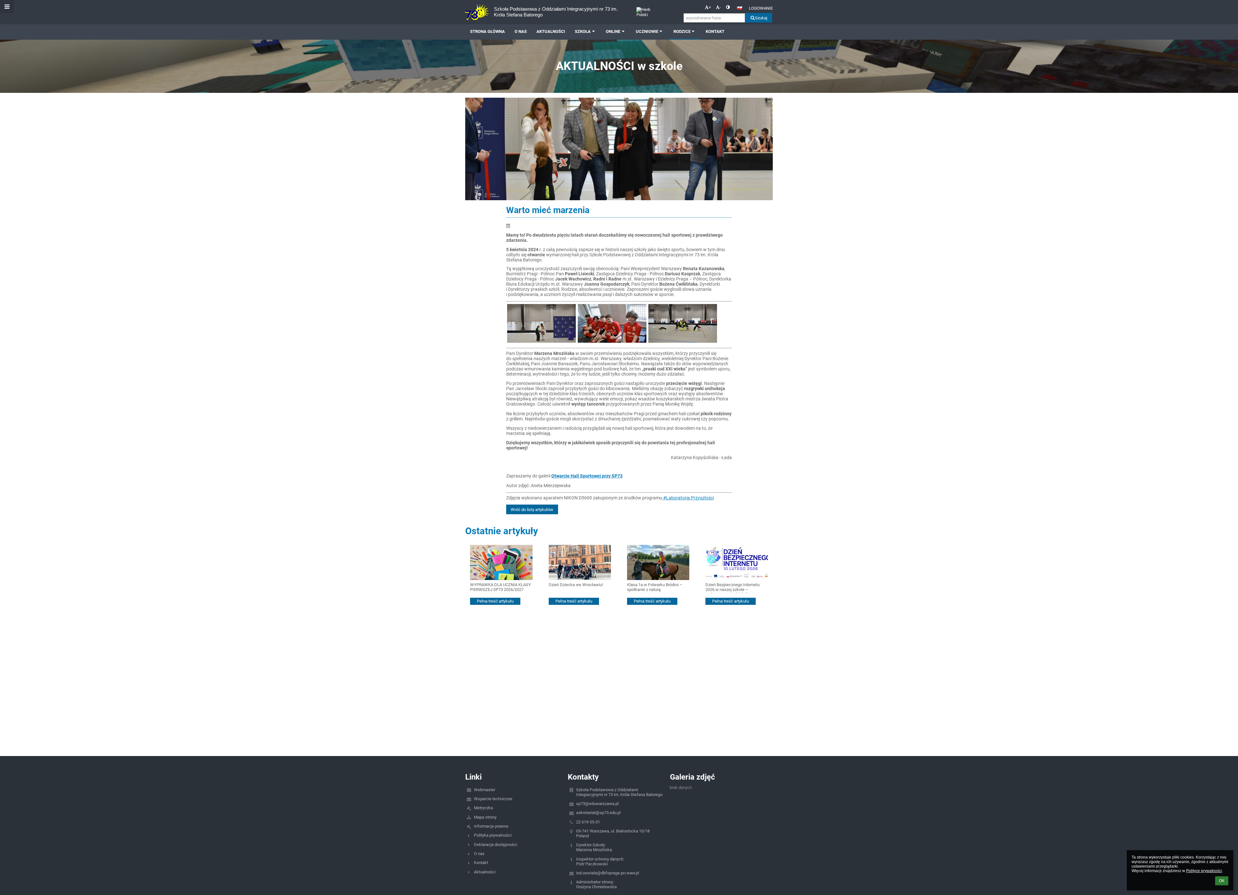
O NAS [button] (521, 31)
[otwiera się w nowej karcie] (576, 341)
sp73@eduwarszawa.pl (597, 803)
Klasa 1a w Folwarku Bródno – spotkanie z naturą (655, 587)
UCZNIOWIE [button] (647, 31)
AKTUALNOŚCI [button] (550, 31)
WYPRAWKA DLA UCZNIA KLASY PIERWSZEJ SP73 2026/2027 (500, 587)
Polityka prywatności (493, 835)
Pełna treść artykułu (495, 601)
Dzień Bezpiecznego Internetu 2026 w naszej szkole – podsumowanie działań (732, 588)
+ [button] (710, 7)
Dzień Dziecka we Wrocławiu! (576, 584)
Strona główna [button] (487, 31)
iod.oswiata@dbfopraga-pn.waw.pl (607, 872)
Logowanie (761, 8)
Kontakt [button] (715, 31)
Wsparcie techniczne (493, 798)
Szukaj (761, 17)
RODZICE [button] (682, 31)
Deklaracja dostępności (495, 844)
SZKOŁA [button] (583, 31)
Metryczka (483, 807)
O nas (479, 853)
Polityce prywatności (1204, 871)
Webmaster (484, 789)
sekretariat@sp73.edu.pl (598, 812)
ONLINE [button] (613, 31)
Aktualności (485, 872)
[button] (728, 7)
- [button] (720, 7)
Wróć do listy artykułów (532, 509)
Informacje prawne (491, 826)
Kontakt (481, 862)
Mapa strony (485, 817)
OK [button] (1221, 881)
